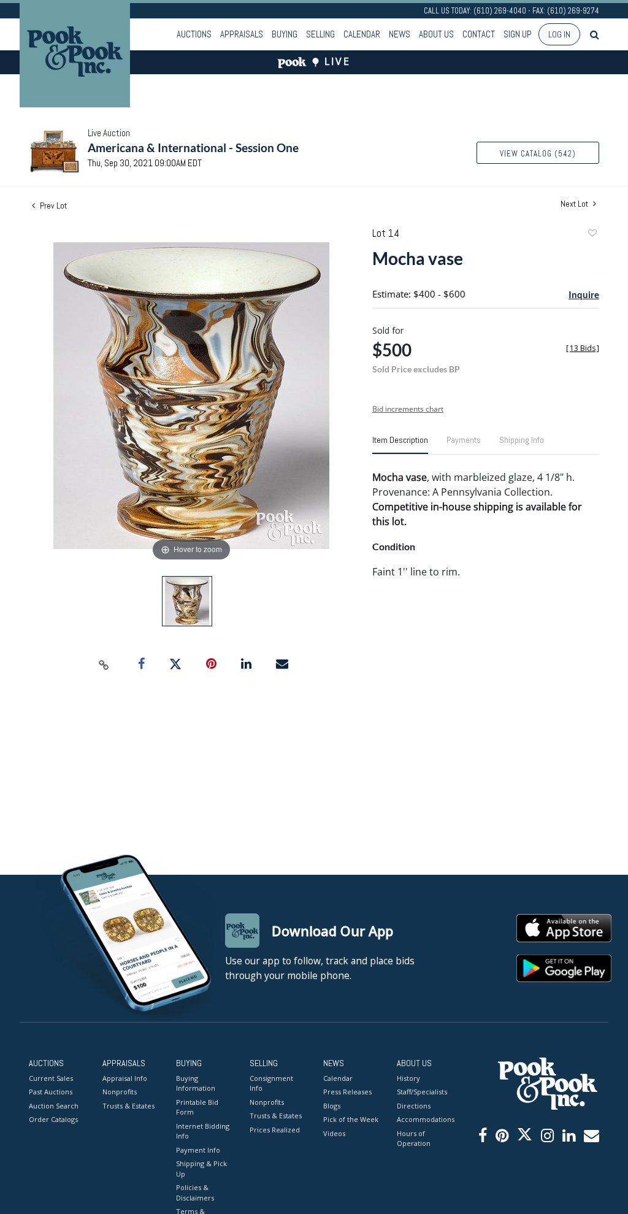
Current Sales (51, 1078)
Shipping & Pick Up (201, 1168)
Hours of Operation (414, 1138)
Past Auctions (50, 1091)
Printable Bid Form (197, 1107)
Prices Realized (275, 1129)
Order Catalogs (53, 1119)
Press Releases (347, 1091)
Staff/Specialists (422, 1091)
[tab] (400, 445)
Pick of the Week (350, 1119)
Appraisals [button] (241, 34)
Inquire (584, 294)
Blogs (331, 1105)
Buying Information (195, 1083)
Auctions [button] (194, 34)
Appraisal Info (124, 1078)
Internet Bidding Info (202, 1131)
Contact (478, 34)
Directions (414, 1105)
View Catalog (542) (538, 153)
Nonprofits (119, 1091)
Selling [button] (320, 34)
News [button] (399, 34)
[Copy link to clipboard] (104, 664)
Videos (334, 1133)
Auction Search (53, 1105)
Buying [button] (284, 34)
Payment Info (198, 1149)
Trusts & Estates (128, 1105)
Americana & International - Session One (193, 147)
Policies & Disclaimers (195, 1192)
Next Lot (575, 204)
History (408, 1078)
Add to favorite (591, 235)
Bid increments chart (407, 409)
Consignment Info (271, 1083)
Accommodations (424, 1119)
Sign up (518, 34)
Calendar (361, 34)
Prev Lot (52, 205)
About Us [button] (436, 34)
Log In (559, 34)
